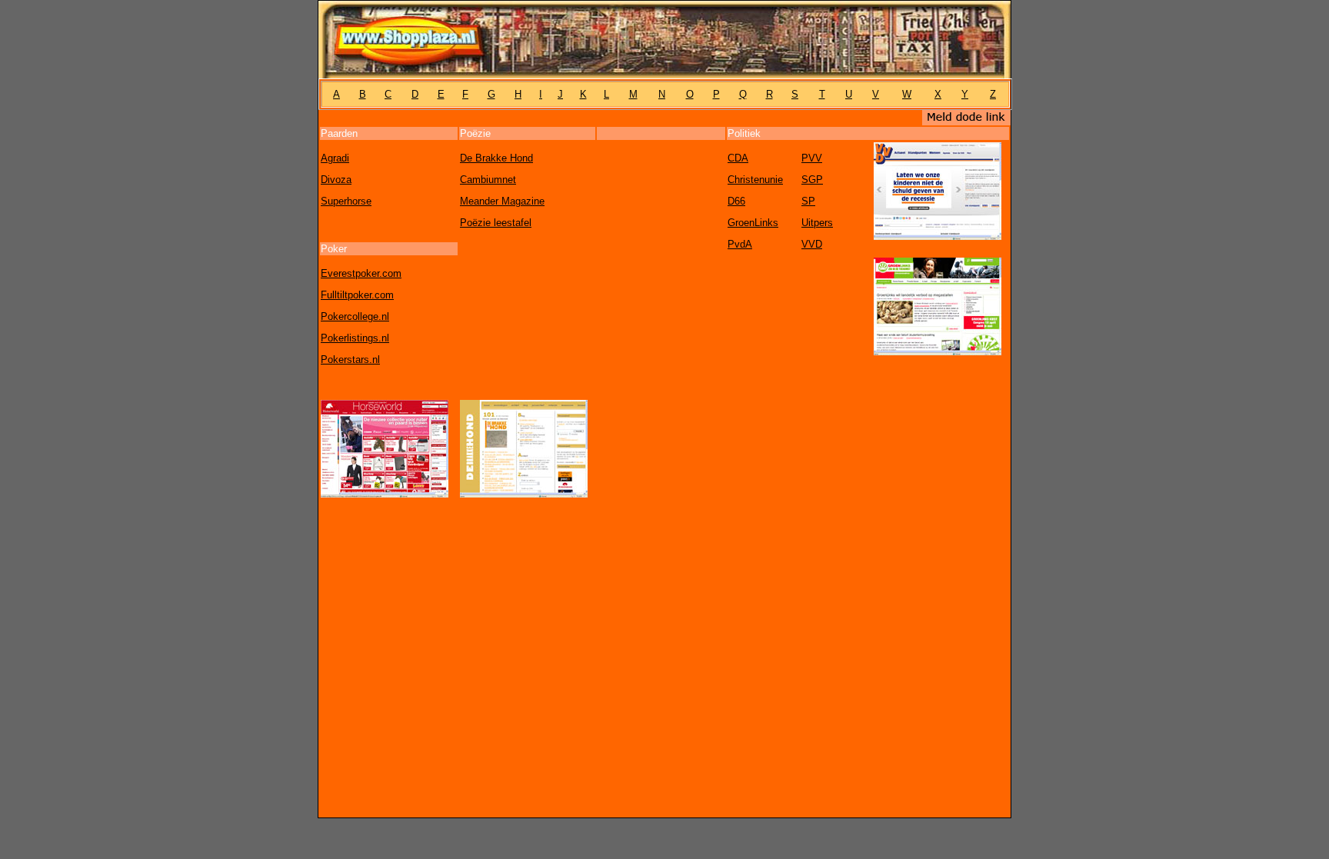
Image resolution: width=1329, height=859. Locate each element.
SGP (812, 179)
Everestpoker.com (361, 273)
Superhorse (346, 201)
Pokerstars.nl (350, 359)
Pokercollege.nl (355, 316)
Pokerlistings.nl (355, 338)
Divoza (336, 179)
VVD (811, 244)
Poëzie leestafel (495, 222)
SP (808, 201)
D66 (736, 201)
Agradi (335, 158)
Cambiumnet (488, 179)
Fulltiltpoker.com (357, 295)
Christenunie (755, 179)
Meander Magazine (502, 201)
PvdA (740, 244)
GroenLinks (753, 222)
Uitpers (817, 222)
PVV (811, 158)
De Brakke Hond (496, 158)
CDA (738, 158)
